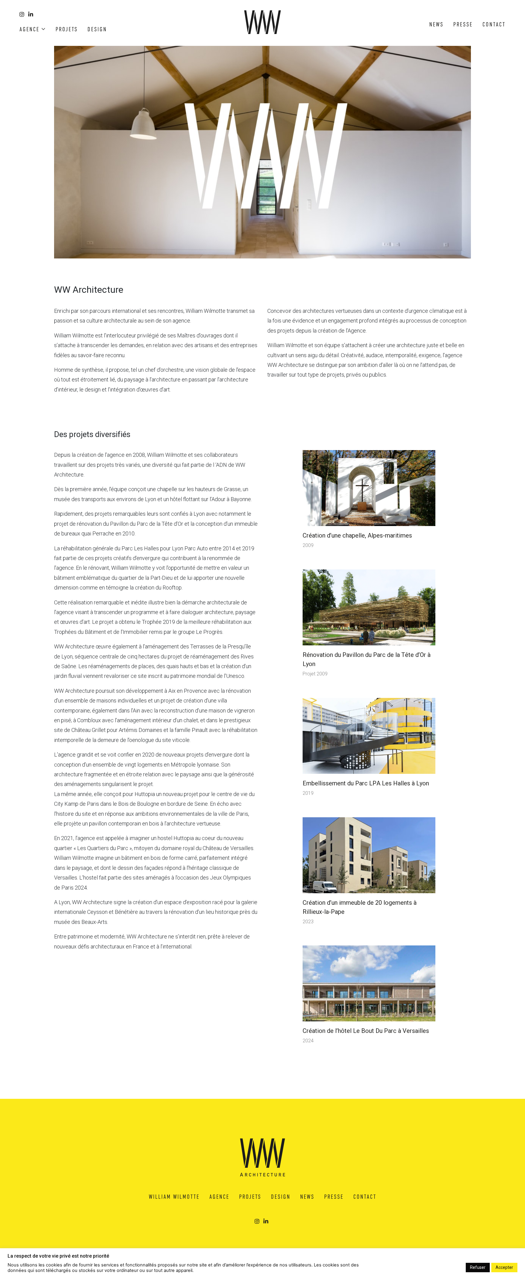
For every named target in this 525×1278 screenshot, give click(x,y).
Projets (67, 29)
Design (97, 29)
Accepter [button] (504, 1267)
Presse (463, 24)
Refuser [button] (478, 1267)
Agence (29, 29)
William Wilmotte (174, 1197)
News (436, 24)
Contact (494, 24)
